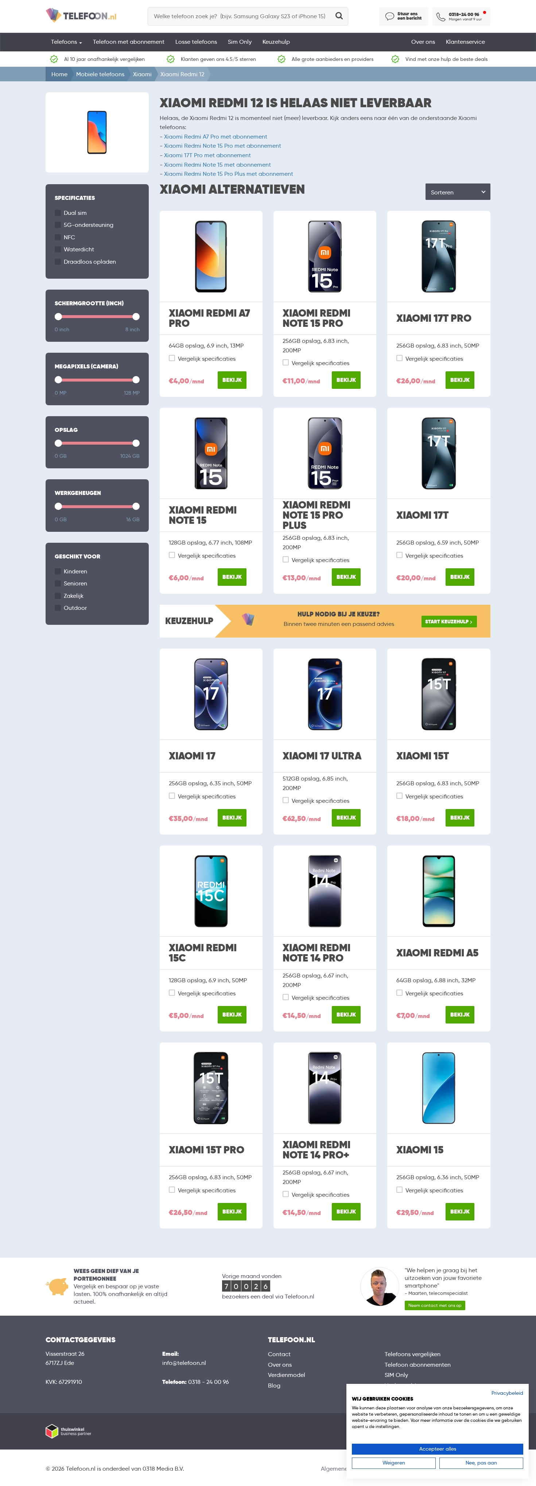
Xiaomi (142, 74)
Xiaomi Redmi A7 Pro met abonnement (215, 136)
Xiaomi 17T (422, 515)
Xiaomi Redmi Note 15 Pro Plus (316, 515)
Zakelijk (73, 595)
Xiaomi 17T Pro (433, 318)
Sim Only (240, 41)
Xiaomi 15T (422, 756)
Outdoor (75, 607)
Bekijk (232, 380)
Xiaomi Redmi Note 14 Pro (316, 953)
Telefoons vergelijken (412, 1354)
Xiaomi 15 (419, 1150)
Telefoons (64, 41)
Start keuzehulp (447, 621)
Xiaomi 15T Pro (206, 1150)
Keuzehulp (276, 41)
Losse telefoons (196, 41)
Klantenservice (465, 41)
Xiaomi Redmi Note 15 (203, 515)
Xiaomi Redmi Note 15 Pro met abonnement (222, 145)
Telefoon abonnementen (418, 1364)
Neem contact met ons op (435, 1305)
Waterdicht (79, 249)
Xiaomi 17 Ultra (322, 756)
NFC (69, 237)
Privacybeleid (507, 1393)
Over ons (423, 41)
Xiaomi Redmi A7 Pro (209, 318)
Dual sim (75, 212)
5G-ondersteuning (88, 224)
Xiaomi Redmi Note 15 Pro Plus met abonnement (228, 173)
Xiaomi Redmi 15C (203, 953)
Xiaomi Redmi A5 (437, 953)
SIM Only (396, 1374)
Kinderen (75, 571)
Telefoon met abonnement (128, 41)
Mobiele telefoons (100, 74)
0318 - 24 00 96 (208, 1381)
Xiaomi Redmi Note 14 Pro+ (316, 1150)
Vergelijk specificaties (207, 358)
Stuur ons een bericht (409, 16)
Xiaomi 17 (192, 756)
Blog (274, 1385)
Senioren (75, 583)
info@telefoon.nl (184, 1362)
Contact (279, 1354)
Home (59, 74)
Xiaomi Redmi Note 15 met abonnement (217, 164)
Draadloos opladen (90, 261)
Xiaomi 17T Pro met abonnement (207, 155)
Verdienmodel (286, 1374)
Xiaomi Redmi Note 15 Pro (316, 318)
